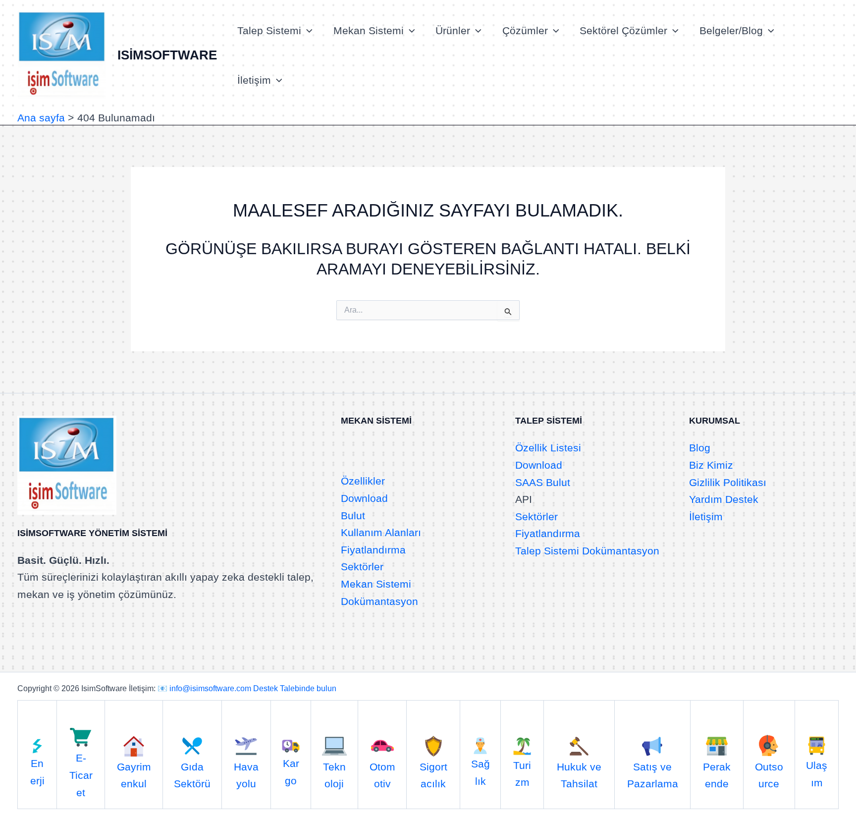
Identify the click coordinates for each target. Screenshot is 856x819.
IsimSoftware (167, 55)
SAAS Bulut (542, 482)
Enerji (37, 772)
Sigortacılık (433, 775)
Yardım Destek (723, 499)
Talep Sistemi (269, 30)
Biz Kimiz (711, 465)
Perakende (717, 775)
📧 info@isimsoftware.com (204, 688)
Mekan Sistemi (368, 30)
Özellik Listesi (548, 447)
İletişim (254, 80)
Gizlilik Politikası (727, 482)
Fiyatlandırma (373, 549)
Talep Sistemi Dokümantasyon (587, 550)
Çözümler (525, 30)
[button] (307, 30)
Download (364, 498)
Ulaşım (816, 774)
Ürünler (452, 30)
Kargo (291, 772)
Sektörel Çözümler (623, 30)
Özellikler (363, 481)
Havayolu (246, 775)
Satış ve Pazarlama (652, 775)
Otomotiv (382, 775)
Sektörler (362, 566)
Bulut (353, 515)
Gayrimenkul (134, 775)
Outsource (769, 775)
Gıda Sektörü (192, 775)
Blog (699, 447)
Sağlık (480, 772)
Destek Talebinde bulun (294, 688)
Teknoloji (334, 775)
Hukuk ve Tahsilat (579, 775)
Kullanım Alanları (381, 532)
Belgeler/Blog (731, 30)
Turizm (522, 774)
